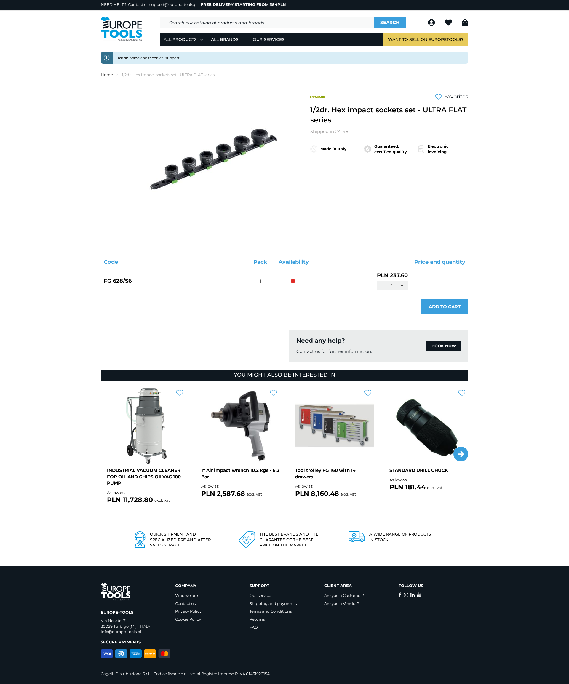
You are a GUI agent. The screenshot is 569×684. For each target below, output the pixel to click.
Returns (257, 619)
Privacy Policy (188, 611)
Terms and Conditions (271, 611)
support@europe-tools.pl (173, 4)
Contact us (185, 603)
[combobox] (267, 22)
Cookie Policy (188, 619)
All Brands (225, 39)
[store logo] (121, 29)
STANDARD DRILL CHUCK (418, 470)
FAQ (254, 627)
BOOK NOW (443, 345)
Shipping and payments (273, 603)
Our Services (268, 39)
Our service (260, 595)
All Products (180, 39)
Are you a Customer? (344, 595)
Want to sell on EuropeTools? (425, 39)
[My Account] (432, 23)
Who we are (186, 595)
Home (107, 74)
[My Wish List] (449, 23)
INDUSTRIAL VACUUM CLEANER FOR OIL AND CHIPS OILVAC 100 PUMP (144, 476)
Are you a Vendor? (341, 603)
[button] (460, 454)
